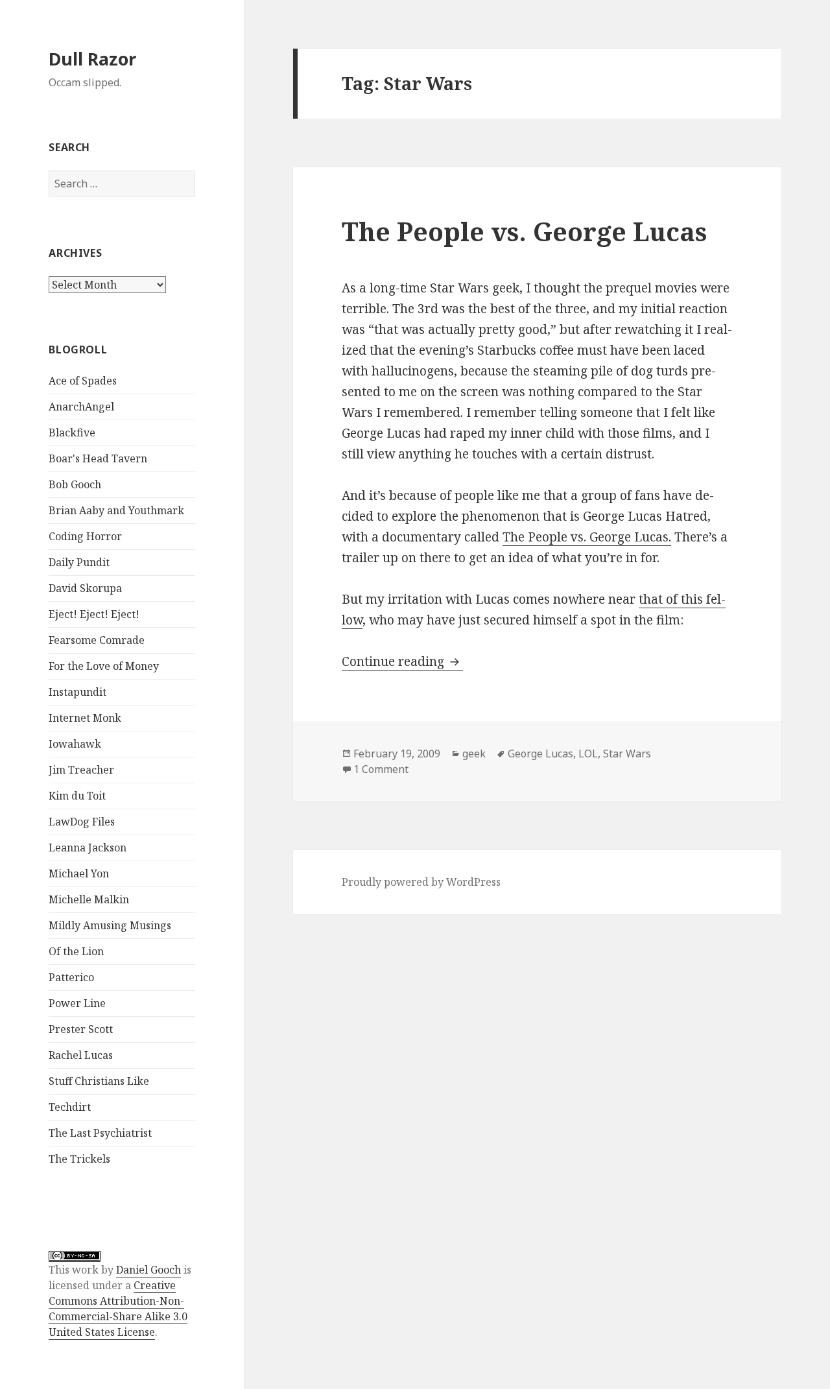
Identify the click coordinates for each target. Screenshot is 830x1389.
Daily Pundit (79, 562)
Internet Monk (85, 718)
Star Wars (627, 753)
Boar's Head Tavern (98, 458)
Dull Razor (92, 59)
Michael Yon (79, 873)
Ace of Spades (83, 381)
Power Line (77, 1003)
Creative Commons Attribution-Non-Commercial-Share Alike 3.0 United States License (118, 1308)
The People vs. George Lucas (524, 231)
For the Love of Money (104, 666)
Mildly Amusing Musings (110, 925)
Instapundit (77, 692)
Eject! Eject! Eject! (94, 614)
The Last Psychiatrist (100, 1133)
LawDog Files (82, 821)
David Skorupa (85, 588)
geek (474, 753)
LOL (588, 753)
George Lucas (540, 753)
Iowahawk (75, 744)
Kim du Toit (77, 796)
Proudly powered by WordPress (421, 882)
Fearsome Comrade (97, 640)
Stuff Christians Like (99, 1081)
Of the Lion (76, 951)
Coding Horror (85, 536)
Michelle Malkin (89, 899)
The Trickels (79, 1159)
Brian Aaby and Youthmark (116, 510)
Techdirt (70, 1107)
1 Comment (381, 769)
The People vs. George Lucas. (587, 536)
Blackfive (72, 432)
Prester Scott (81, 1029)
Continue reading (402, 661)
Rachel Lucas (81, 1055)
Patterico (71, 977)
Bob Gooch (75, 484)
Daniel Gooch (148, 1270)
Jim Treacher (81, 770)
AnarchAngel (81, 406)
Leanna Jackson (87, 847)
